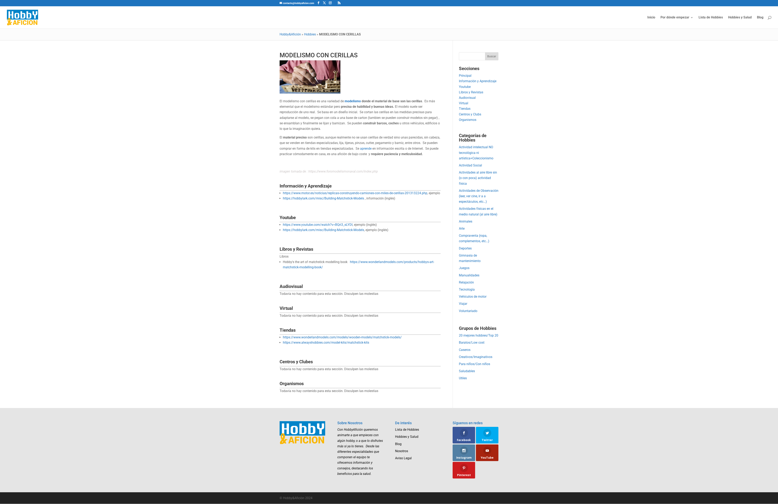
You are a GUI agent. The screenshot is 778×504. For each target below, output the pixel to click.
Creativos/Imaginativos (475, 357)
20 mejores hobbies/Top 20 (478, 335)
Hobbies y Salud (740, 17)
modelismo (353, 101)
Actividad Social (470, 165)
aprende (366, 148)
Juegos (464, 268)
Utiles (463, 378)
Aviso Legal (403, 458)
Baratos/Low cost (471, 342)
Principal (465, 76)
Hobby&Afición (290, 34)
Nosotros (401, 451)
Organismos (467, 120)
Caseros (464, 350)
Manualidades (469, 275)
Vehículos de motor (472, 296)
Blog (760, 17)
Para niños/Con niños (474, 364)
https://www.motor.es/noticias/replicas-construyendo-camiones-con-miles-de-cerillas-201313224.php (355, 193)
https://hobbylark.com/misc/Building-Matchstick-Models (323, 198)
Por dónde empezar (674, 17)
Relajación (466, 282)
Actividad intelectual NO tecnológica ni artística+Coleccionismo (476, 152)
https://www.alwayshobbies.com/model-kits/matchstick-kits (326, 342)
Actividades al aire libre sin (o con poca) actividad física (478, 177)
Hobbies (310, 34)
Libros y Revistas (471, 92)
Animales (465, 221)
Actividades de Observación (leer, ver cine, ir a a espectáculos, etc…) (478, 196)
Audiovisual (467, 98)
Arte (462, 228)
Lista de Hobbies (711, 17)
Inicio (651, 17)
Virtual (463, 103)
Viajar (463, 304)
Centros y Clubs (470, 114)
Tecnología (467, 289)
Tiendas (464, 109)
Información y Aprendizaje (477, 81)
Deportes (465, 248)
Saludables (467, 371)
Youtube (465, 87)
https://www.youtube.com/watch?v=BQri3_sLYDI (318, 225)
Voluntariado (468, 311)
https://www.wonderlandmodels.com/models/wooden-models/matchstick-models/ (342, 337)
